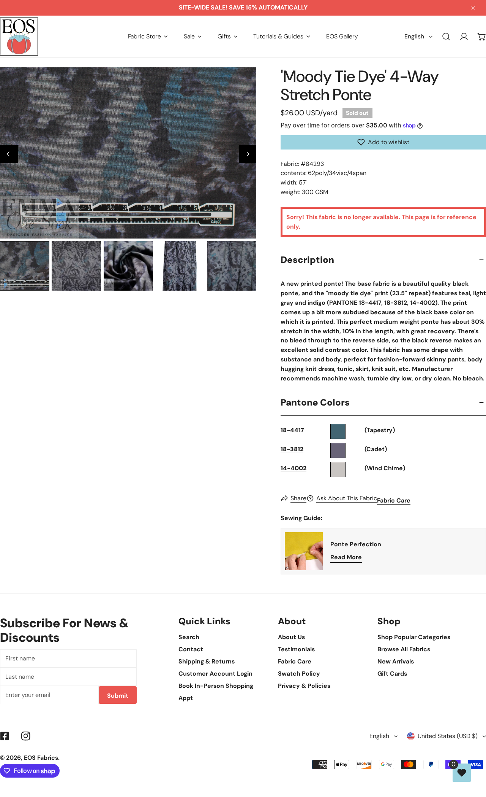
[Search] (446, 37)
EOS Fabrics (41, 758)
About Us (291, 637)
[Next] (248, 154)
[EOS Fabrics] (19, 36)
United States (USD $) (448, 736)
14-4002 (293, 468)
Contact (190, 649)
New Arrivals (395, 661)
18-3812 (292, 449)
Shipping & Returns (206, 661)
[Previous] (9, 154)
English (414, 36)
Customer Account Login (215, 674)
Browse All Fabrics (403, 649)
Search (188, 637)
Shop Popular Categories (413, 637)
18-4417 (292, 430)
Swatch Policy (299, 674)
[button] (148, 36)
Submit (117, 696)
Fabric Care (393, 500)
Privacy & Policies (304, 686)
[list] (128, 153)
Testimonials (296, 649)
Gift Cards (392, 674)
